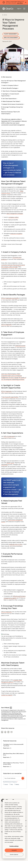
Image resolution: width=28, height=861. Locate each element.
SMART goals (10, 462)
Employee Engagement (11, 37)
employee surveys (20, 345)
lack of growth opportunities (10, 397)
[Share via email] (11, 732)
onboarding (4, 464)
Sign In (19, 8)
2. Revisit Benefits (9, 88)
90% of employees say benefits (10, 298)
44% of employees (6, 611)
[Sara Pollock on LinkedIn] (11, 708)
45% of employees (6, 324)
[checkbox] (14, 785)
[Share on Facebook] (5, 732)
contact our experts (6, 695)
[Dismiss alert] (26, 2)
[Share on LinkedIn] (2, 732)
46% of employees (9, 436)
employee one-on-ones (15, 544)
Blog (5, 14)
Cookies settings (14, 846)
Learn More (20, 3)
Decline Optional (14, 854)
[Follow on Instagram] (8, 732)
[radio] (5, 785)
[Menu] (24, 8)
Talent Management (10, 33)
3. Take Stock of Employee (13, 91)
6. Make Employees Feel (10, 101)
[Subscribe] (22, 778)
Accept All (14, 850)
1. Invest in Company (9, 85)
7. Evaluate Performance (12, 104)
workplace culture (14, 217)
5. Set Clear (8, 98)
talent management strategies (15, 213)
